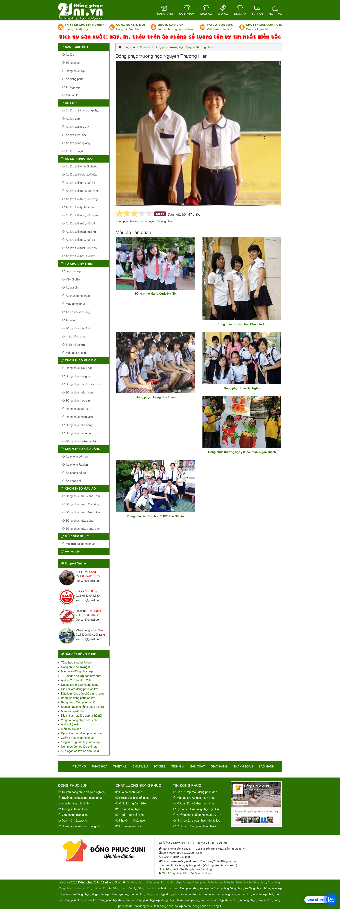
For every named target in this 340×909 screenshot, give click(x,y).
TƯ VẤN (257, 13)
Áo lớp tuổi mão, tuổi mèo (82, 190)
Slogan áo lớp (82, 888)
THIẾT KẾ (120, 766)
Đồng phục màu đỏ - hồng (82, 504)
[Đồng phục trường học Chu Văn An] (241, 278)
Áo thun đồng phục (77, 295)
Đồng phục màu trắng (79, 520)
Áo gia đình (72, 287)
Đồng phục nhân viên (79, 416)
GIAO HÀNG (219, 766)
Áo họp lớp (72, 87)
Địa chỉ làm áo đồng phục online (81, 733)
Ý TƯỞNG (79, 766)
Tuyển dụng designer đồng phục (82, 797)
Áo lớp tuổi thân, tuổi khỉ (80, 231)
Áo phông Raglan (76, 464)
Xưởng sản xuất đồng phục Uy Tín (199, 814)
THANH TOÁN (243, 766)
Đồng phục (72, 62)
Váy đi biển (72, 279)
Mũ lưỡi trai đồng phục (80, 543)
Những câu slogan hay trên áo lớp (198, 820)
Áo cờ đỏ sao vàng (77, 312)
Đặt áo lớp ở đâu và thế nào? (79, 684)
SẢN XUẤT (197, 766)
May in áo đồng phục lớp (77, 671)
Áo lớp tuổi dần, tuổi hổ (80, 182)
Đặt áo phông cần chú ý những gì (82, 693)
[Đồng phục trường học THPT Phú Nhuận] (155, 486)
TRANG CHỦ (164, 13)
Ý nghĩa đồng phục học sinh (79, 720)
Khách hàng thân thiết (75, 803)
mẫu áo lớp (100, 888)
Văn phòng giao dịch (75, 814)
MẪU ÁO (206, 13)
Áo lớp (69, 54)
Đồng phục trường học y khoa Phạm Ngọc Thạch (242, 452)
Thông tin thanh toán (75, 809)
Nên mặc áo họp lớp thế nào (79, 746)
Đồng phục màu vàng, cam (83, 528)
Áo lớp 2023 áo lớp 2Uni (76, 680)
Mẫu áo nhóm (233, 882)
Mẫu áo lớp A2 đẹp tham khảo (196, 803)
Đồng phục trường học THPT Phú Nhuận (155, 516)
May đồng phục (75, 303)
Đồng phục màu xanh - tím (82, 496)
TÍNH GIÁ (177, 766)
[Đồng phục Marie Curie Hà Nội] (155, 263)
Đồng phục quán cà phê (80, 441)
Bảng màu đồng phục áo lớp (79, 702)
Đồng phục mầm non (79, 392)
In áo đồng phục (75, 336)
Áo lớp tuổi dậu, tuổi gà (80, 239)
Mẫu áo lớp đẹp (75, 352)
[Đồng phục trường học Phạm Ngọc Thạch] (241, 422)
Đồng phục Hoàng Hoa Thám (156, 397)
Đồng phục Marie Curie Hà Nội (155, 293)
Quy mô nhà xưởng (74, 820)
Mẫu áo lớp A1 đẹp (73, 711)
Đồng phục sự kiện (77, 408)
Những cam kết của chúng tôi (81, 826)
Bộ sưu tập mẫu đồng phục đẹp (197, 792)
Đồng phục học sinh (78, 400)
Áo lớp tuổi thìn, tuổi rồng (81, 199)
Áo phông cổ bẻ (75, 472)
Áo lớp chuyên (74, 151)
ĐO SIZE (159, 766)
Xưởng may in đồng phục (77, 737)
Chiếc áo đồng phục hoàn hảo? (196, 826)
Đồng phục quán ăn (78, 433)
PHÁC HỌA (99, 766)
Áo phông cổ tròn (76, 456)
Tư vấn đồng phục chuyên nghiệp (83, 792)
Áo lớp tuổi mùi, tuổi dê (80, 223)
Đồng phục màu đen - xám (82, 512)
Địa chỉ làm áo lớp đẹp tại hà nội (81, 715)
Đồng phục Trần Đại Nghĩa (242, 388)
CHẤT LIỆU (140, 766)
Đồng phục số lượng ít (75, 667)
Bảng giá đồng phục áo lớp (78, 697)
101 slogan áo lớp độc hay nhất (81, 675)
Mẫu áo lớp (72, 95)
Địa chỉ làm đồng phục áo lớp (79, 689)
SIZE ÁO (240, 13)
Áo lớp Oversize (76, 135)
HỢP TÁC (275, 13)
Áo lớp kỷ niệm (70, 724)
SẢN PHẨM (186, 13)
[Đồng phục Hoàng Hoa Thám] (155, 362)
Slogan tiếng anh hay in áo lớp (80, 742)
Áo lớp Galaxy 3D (77, 126)
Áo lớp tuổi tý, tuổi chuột (81, 166)
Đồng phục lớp (75, 71)
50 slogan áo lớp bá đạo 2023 (80, 751)
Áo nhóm (71, 320)
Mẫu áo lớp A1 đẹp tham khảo (196, 797)
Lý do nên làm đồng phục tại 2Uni (198, 809)
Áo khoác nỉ (73, 481)
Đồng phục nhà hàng (78, 425)
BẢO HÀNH (266, 766)
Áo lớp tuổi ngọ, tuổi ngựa (82, 215)
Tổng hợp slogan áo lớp (76, 662)
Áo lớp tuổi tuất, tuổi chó (81, 248)
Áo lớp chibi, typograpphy (81, 110)
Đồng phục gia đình (78, 328)
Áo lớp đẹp (72, 118)
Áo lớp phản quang (77, 143)
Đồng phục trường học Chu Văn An (241, 324)
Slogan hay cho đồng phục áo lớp (82, 706)
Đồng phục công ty (77, 376)
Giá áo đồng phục (254, 882)
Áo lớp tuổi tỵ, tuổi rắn (79, 207)
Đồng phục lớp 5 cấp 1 (80, 367)
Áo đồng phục (74, 79)
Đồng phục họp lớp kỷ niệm (83, 384)
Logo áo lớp (73, 271)
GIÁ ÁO (223, 13)
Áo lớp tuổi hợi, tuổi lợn (80, 256)
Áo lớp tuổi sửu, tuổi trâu (81, 174)
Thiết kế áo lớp (75, 344)
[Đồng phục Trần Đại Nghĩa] (241, 358)
